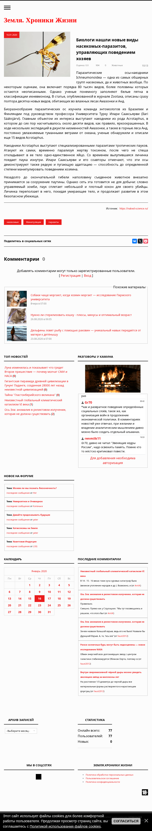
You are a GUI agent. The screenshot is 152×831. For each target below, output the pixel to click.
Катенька (38, 506)
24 (49, 605)
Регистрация (71, 275)
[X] (140, 241)
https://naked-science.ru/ (134, 208)
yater (35, 519)
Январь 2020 (39, 571)
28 (19, 612)
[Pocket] (145, 241)
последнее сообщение (18, 493)
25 (59, 605)
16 (39, 598)
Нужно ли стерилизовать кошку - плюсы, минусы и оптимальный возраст (81, 315)
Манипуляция (33, 222)
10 (49, 592)
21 (19, 605)
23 (39, 605)
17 (49, 598)
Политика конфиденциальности (103, 781)
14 (19, 598)
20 (9, 605)
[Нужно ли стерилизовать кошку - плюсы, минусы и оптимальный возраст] (17, 323)
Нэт (35, 493)
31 (49, 612)
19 (69, 598)
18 (59, 598)
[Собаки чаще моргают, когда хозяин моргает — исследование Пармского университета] (17, 305)
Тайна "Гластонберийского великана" (30, 395)
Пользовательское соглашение (102, 778)
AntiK (137, 585)
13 (9, 598)
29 (29, 612)
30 (39, 612)
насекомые (13, 222)
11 (59, 592)
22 (29, 605)
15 (29, 598)
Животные (117, 65)
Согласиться (126, 821)
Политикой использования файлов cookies (65, 826)
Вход (87, 275)
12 (69, 592)
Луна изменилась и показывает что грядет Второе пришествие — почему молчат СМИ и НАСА (36, 372)
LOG (35, 546)
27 (9, 612)
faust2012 (122, 636)
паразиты (53, 222)
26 (69, 605)
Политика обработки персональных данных (109, 774)
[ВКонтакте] (134, 241)
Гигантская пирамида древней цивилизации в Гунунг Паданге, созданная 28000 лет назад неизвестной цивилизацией (36, 385)
